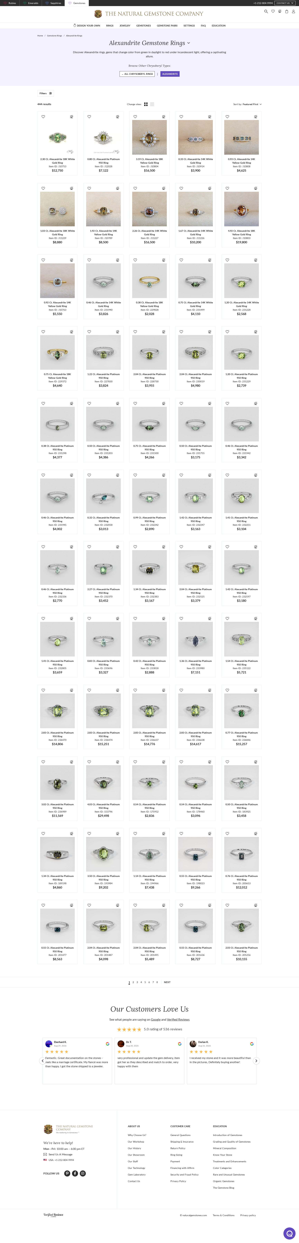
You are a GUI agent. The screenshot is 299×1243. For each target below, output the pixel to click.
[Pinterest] (67, 1173)
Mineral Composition (224, 1148)
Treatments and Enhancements (229, 1161)
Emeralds (33, 3)
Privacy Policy (178, 1181)
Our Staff (133, 1161)
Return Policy (177, 1148)
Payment (175, 1161)
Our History (134, 1148)
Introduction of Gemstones (227, 1135)
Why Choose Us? (137, 1135)
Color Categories (222, 1167)
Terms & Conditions (223, 1215)
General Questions (180, 1135)
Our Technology (136, 1167)
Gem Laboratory (137, 1174)
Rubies (12, 3)
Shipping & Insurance (181, 1141)
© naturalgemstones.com (193, 1215)
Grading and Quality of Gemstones (232, 1141)
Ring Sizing (176, 1154)
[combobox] (252, 104)
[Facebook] (75, 1173)
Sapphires (56, 3)
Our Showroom (136, 1154)
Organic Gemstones (223, 1181)
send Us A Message (60, 1154)
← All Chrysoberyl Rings (137, 74)
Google (156, 1019)
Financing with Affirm (182, 1167)
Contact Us (134, 1181)
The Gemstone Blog (223, 1187)
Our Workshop (136, 1141)
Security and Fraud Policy (184, 1174)
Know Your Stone (222, 1154)
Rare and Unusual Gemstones (229, 1174)
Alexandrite (170, 74)
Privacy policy (248, 1215)
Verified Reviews (178, 1019)
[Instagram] (82, 1173)
